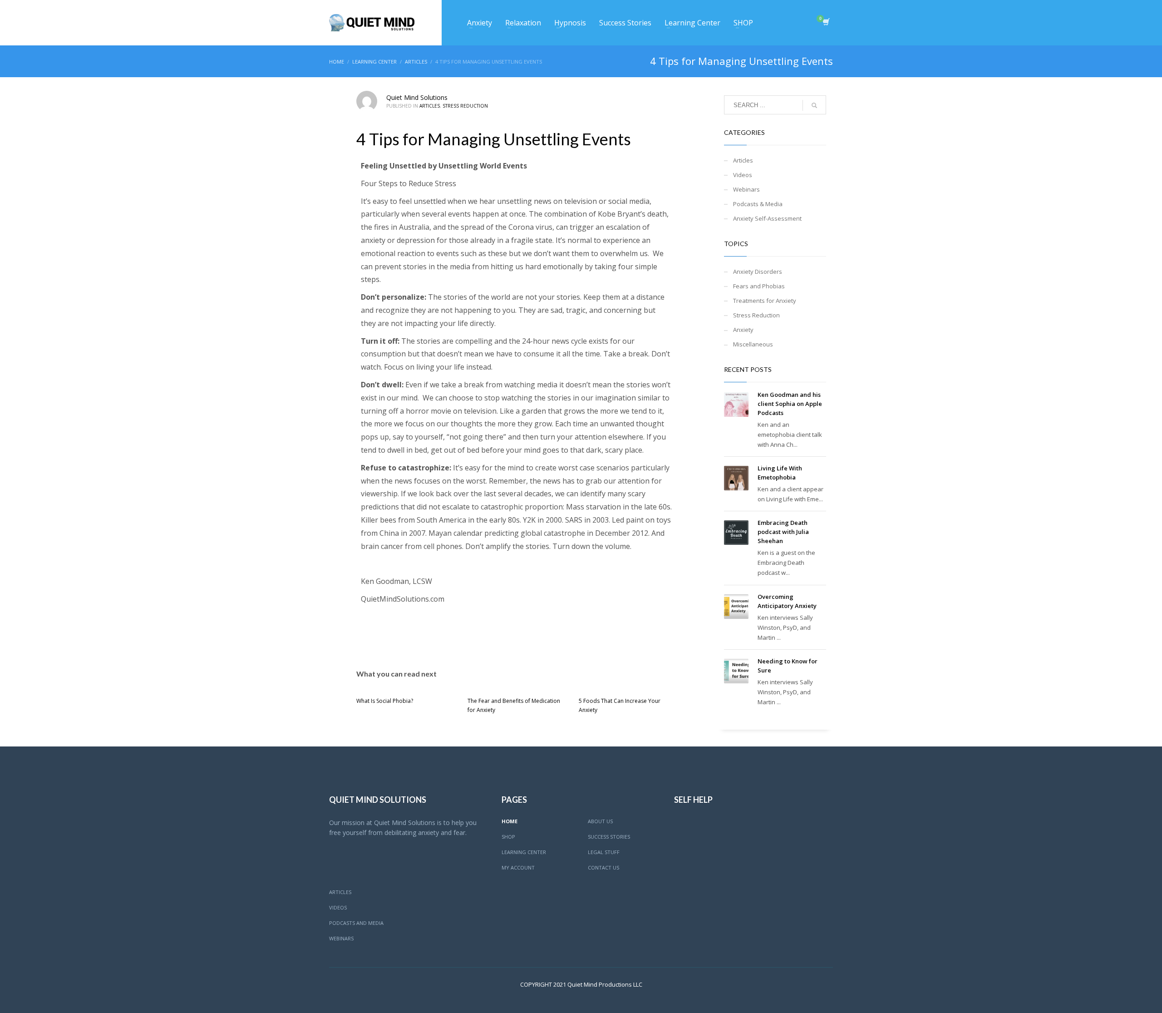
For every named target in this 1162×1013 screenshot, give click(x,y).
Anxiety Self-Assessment (767, 218)
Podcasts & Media (758, 204)
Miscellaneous (753, 344)
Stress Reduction (465, 106)
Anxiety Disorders (757, 271)
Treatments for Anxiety (764, 300)
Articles (429, 106)
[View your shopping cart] (825, 22)
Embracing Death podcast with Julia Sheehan (783, 532)
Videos (742, 175)
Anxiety (743, 330)
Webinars (746, 189)
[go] (814, 105)
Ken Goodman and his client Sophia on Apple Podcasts (790, 403)
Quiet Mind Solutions (417, 97)
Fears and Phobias (759, 286)
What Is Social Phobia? (384, 701)
